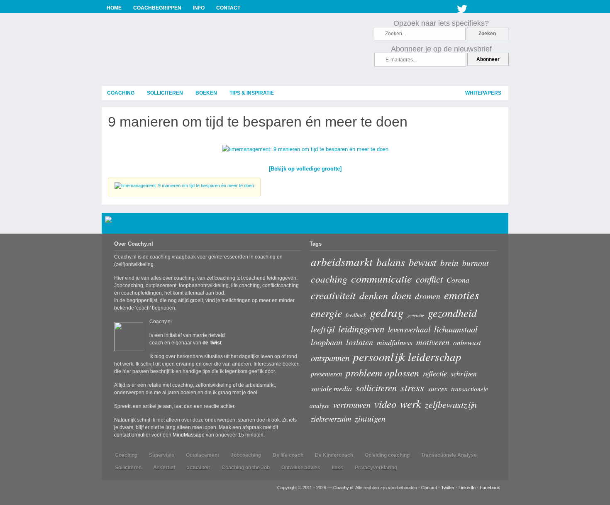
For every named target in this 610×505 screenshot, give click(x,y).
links (337, 468)
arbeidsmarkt (342, 261)
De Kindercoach (334, 455)
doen (401, 295)
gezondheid (452, 312)
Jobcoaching (246, 455)
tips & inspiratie (251, 93)
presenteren (326, 373)
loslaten (359, 342)
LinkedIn (467, 487)
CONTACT (228, 8)
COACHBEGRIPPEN (157, 8)
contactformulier (132, 435)
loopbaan (326, 341)
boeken (206, 93)
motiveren (432, 341)
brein (449, 262)
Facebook (490, 487)
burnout (475, 262)
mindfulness (394, 342)
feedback (356, 315)
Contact (429, 487)
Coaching (126, 455)
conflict (429, 279)
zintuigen (370, 418)
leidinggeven (361, 328)
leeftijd (322, 328)
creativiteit (333, 295)
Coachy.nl (343, 487)
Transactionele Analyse (449, 455)
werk (410, 403)
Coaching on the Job (246, 468)
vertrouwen (352, 404)
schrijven (464, 373)
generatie (415, 315)
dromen (427, 295)
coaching (120, 93)
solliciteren (165, 93)
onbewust (467, 342)
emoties (461, 294)
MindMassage (189, 435)
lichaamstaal (456, 329)
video (385, 404)
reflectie (435, 373)
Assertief (164, 468)
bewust (423, 262)
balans (390, 262)
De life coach (288, 455)
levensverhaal (409, 329)
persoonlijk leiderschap (407, 356)
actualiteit (198, 468)
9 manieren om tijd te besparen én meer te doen (257, 121)
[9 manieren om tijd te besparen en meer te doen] (305, 151)
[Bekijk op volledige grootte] (305, 169)
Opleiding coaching (387, 455)
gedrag (387, 312)
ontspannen (330, 358)
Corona (458, 280)
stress (412, 387)
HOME (114, 8)
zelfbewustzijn (451, 404)
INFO (199, 8)
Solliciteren (128, 468)
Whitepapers (483, 93)
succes (437, 388)
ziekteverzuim (331, 418)
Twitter (462, 7)
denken (373, 295)
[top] (498, 224)
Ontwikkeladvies (300, 468)
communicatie (381, 278)
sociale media (331, 388)
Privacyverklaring (376, 468)
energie (326, 312)
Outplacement (202, 455)
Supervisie (161, 455)
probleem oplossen (382, 372)
